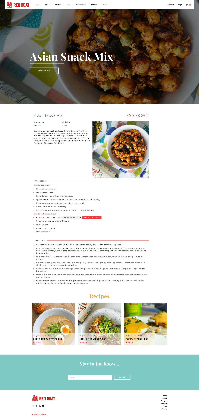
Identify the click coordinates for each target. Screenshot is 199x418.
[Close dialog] (141, 194)
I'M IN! (122, 220)
